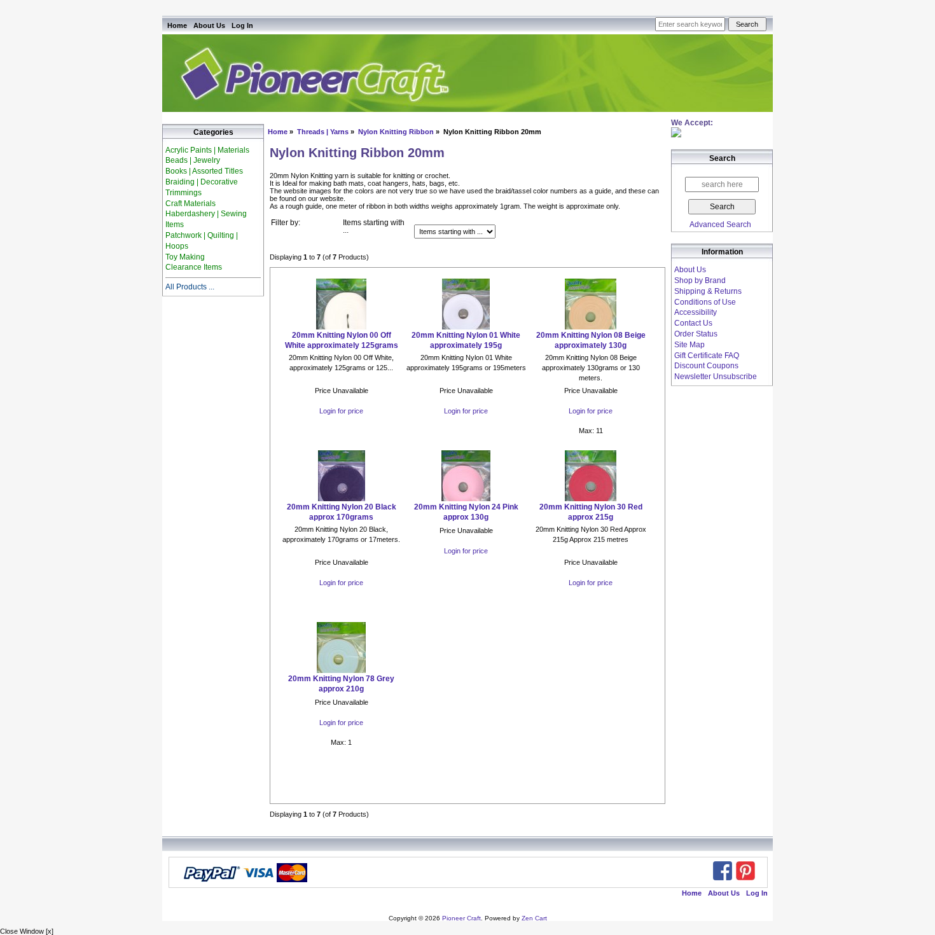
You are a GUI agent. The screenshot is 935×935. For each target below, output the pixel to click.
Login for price (341, 411)
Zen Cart (534, 918)
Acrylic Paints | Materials (207, 150)
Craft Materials (190, 203)
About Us (209, 25)
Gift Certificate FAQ (706, 355)
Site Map (689, 344)
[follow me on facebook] (722, 870)
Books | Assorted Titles (204, 171)
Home (177, 25)
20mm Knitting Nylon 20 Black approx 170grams (341, 512)
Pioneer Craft (461, 918)
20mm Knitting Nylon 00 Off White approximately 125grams (341, 340)
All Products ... (189, 286)
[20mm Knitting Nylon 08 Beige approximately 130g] (590, 327)
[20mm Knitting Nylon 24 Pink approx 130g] (466, 498)
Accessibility (695, 312)
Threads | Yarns (323, 131)
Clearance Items (193, 267)
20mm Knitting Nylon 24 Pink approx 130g (466, 512)
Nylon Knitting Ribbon (396, 131)
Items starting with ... (374, 226)
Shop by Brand (700, 280)
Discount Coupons (706, 365)
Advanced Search (720, 224)
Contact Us (693, 323)
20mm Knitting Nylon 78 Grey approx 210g (341, 683)
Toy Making (185, 257)
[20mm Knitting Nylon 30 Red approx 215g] (590, 498)
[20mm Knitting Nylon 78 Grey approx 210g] (341, 670)
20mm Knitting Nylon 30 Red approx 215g (590, 512)
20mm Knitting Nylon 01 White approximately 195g (466, 340)
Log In (242, 25)
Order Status (695, 333)
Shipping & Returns (708, 291)
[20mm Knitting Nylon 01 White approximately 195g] (466, 327)
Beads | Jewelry (192, 160)
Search (722, 159)
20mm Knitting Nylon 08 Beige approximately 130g (591, 340)
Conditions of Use (705, 302)
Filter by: (285, 222)
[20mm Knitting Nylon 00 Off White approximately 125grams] (341, 327)
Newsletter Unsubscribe (715, 376)
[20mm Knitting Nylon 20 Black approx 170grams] (341, 498)
